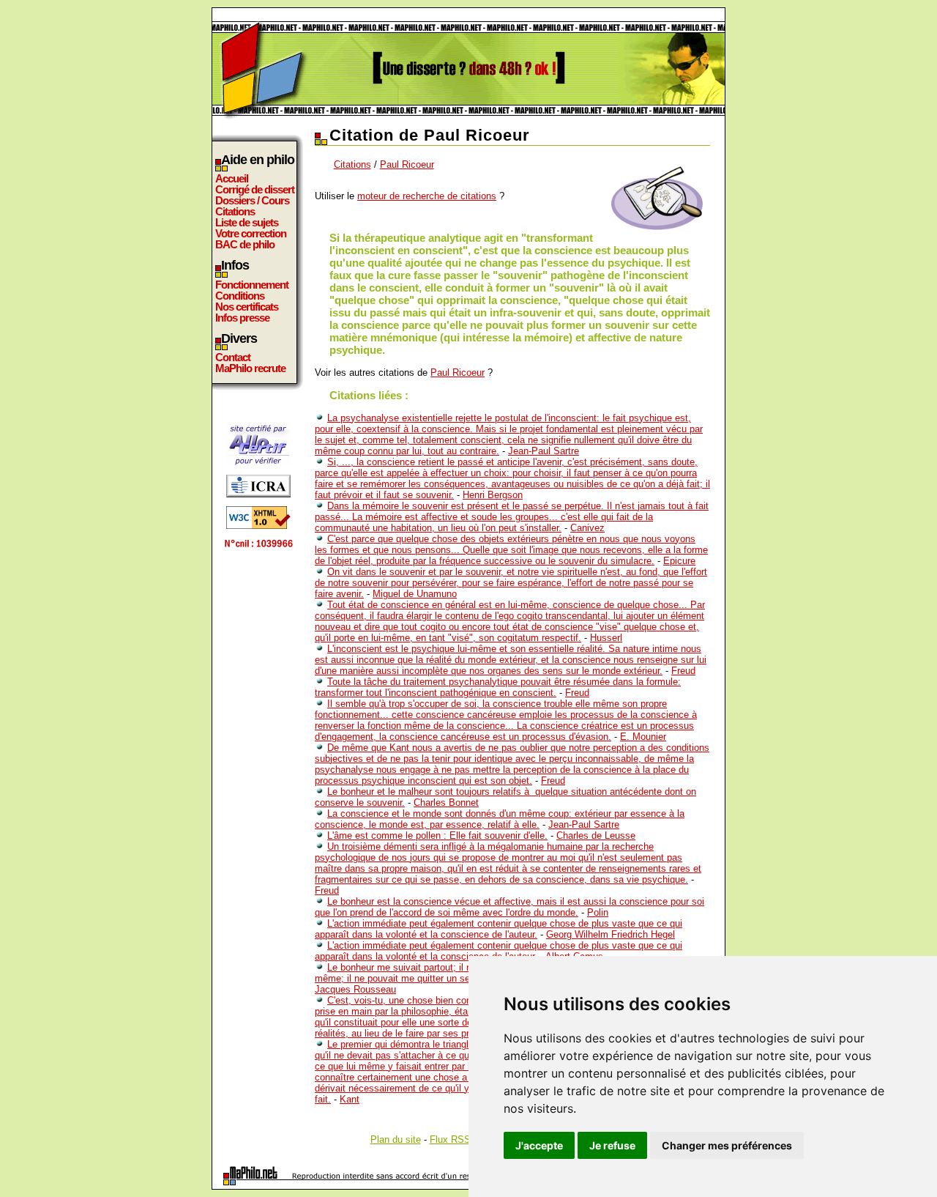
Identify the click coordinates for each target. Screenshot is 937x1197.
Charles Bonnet (446, 802)
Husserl (606, 637)
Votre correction (250, 233)
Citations (235, 211)
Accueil (231, 178)
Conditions (239, 295)
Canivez (587, 527)
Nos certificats (246, 306)
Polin (597, 912)
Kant (349, 1099)
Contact (232, 357)
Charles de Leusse (595, 835)
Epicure (679, 560)
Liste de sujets (246, 222)
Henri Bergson (493, 494)
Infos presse (242, 317)
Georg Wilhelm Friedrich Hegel (610, 934)
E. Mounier (643, 736)
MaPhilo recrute (250, 368)
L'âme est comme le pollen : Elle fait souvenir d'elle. (437, 835)
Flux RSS (450, 1139)
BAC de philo (245, 244)
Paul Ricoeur (407, 164)
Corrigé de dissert (254, 189)
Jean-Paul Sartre (543, 450)
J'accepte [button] (539, 1145)
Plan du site (395, 1139)
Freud (683, 670)
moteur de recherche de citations (426, 195)
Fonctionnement (251, 284)
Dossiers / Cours (252, 200)
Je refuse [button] (612, 1145)
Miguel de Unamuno (415, 593)
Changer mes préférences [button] (727, 1145)
